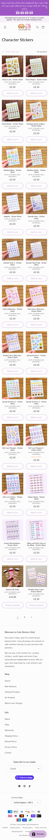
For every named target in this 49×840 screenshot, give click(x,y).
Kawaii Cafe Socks (12, 589)
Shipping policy (17, 831)
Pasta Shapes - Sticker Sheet (36, 80)
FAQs (7, 725)
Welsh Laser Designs (14, 703)
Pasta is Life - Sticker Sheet (12, 80)
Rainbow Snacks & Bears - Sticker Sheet (36, 125)
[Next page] (31, 617)
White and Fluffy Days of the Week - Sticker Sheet (36, 544)
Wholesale (9, 730)
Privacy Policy (11, 747)
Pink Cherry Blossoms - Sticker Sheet (36, 310)
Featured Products (12, 692)
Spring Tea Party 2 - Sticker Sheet (12, 403)
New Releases (11, 686)
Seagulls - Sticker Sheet (12, 216)
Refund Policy (11, 741)
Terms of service (41, 827)
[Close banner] (47, 8)
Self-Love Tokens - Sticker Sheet (12, 498)
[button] (5, 27)
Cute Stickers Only (23, 824)
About (7, 719)
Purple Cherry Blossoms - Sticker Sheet (12, 356)
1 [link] (17, 617)
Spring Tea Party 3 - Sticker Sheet (36, 403)
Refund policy (15, 827)
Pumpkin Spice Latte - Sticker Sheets (36, 590)
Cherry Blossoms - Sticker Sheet (12, 310)
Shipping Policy (11, 736)
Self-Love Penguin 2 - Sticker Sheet (36, 449)
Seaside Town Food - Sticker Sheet (36, 264)
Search (7, 681)
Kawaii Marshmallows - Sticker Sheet (12, 544)
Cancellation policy (26, 835)
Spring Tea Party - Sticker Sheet (36, 356)
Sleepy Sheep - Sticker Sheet (36, 498)
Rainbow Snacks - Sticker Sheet (36, 171)
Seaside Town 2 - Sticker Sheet (12, 264)
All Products (10, 697)
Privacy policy (28, 827)
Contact (8, 753)
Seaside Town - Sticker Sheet (36, 217)
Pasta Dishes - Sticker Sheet (12, 124)
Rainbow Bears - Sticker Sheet (13, 171)
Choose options (12, 605)
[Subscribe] (38, 769)
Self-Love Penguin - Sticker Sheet (12, 449)
